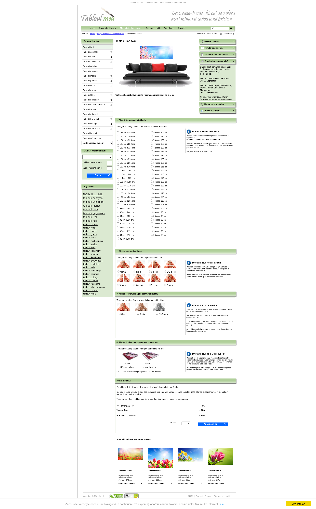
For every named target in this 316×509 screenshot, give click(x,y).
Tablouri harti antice (91, 128)
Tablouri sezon (89, 109)
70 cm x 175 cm (160, 151)
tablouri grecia (90, 234)
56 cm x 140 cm (160, 178)
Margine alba (150, 367)
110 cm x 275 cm (127, 186)
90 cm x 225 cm (127, 224)
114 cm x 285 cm (127, 178)
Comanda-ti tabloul (107, 28)
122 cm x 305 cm (127, 163)
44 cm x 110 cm (160, 201)
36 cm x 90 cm (159, 216)
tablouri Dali (90, 217)
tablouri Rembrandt (92, 257)
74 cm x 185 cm (160, 144)
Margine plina (127, 367)
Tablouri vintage (90, 124)
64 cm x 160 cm (160, 163)
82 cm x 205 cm (127, 239)
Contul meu (169, 28)
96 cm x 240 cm (127, 212)
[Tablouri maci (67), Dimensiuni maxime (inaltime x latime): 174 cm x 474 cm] (134, 459)
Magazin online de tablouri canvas (110, 34)
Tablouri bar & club (91, 119)
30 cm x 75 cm (159, 227)
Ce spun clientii (153, 28)
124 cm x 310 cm (127, 159)
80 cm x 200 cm (160, 132)
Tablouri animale (90, 71)
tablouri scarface (91, 274)
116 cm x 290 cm (127, 174)
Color (123, 314)
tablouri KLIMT (93, 194)
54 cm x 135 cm (160, 182)
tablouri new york (93, 198)
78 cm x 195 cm (160, 136)
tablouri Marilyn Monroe (94, 287)
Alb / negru (163, 314)
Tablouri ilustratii (90, 133)
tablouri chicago (90, 277)
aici (222, 504)
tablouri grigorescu (94, 213)
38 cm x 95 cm (159, 212)
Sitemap (208, 496)
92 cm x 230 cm (127, 220)
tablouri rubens (90, 231)
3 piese (154, 272)
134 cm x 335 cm (127, 140)
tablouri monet (91, 205)
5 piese (154, 285)
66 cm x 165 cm (160, 159)
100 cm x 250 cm (127, 205)
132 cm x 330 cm (127, 144)
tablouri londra (90, 244)
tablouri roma (89, 294)
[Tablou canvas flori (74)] (156, 58)
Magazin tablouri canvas (131, 28)
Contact (181, 28)
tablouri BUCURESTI (93, 261)
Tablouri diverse (90, 90)
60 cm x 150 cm (160, 170)
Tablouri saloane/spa (92, 138)
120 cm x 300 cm (127, 167)
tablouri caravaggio (92, 270)
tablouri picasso (90, 224)
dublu (138, 272)
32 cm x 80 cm (159, 224)
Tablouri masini (89, 76)
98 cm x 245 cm (127, 208)
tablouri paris (90, 209)
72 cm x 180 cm (160, 148)
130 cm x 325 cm (127, 148)
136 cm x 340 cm (127, 136)
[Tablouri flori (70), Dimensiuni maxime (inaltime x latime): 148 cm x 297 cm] (224, 464)
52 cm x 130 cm (160, 186)
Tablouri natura (89, 57)
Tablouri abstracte (91, 52)
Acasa (92, 28)
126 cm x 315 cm (127, 155)
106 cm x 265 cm (127, 193)
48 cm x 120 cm (160, 193)
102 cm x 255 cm (127, 201)
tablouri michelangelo (93, 241)
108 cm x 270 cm (127, 189)
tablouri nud (90, 220)
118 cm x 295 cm (127, 170)
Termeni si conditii (222, 496)
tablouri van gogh (93, 201)
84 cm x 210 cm (127, 235)
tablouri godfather (91, 264)
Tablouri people (90, 81)
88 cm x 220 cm (127, 227)
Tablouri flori (88, 47)
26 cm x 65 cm (159, 235)
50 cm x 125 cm (160, 189)
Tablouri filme (89, 95)
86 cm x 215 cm (127, 231)
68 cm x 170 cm (160, 155)
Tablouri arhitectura (91, 61)
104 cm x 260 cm (127, 197)
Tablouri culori (89, 85)
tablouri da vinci (90, 290)
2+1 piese (171, 272)
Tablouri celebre (90, 66)
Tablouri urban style (91, 114)
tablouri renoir (89, 228)
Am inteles (298, 504)
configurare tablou (126, 483)
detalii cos (228, 34)
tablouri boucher (90, 280)
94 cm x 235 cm (127, 216)
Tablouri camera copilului (94, 104)
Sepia (142, 314)
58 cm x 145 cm (160, 174)
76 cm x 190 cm (160, 140)
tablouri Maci (89, 247)
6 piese (170, 285)
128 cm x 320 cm (127, 151)
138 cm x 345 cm (127, 132)
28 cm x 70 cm (159, 231)
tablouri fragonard (91, 284)
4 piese (123, 285)
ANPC (191, 496)
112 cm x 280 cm (127, 182)
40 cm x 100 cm (160, 208)
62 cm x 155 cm (160, 167)
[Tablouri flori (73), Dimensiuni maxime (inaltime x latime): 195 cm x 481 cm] (194, 461)
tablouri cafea (89, 237)
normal (123, 272)
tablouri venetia (90, 254)
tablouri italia (89, 267)
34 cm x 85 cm (159, 220)
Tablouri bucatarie (91, 100)
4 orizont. (140, 285)
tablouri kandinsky (92, 251)
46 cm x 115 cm (160, 197)
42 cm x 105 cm (160, 205)
